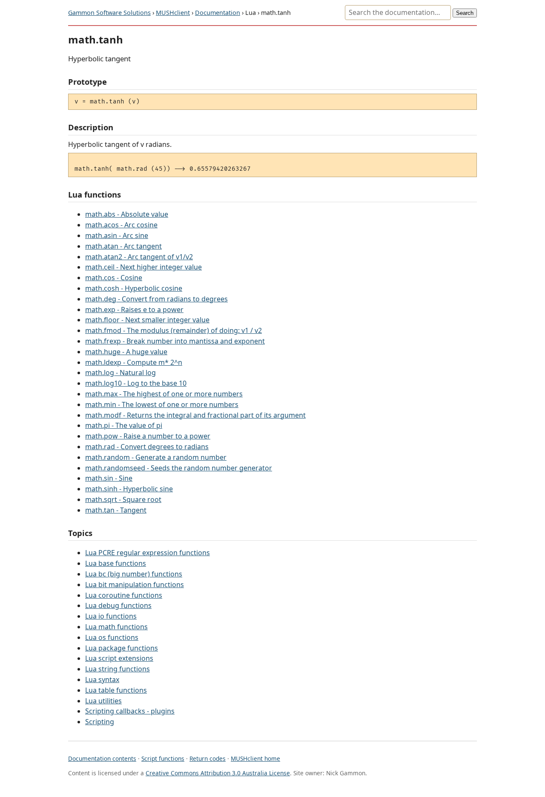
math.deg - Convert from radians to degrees (156, 299)
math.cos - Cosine (113, 277)
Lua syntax (102, 679)
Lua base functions (115, 563)
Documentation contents (102, 758)
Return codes (207, 758)
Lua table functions (116, 690)
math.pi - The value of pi (123, 425)
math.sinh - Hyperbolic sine (129, 488)
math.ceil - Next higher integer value (143, 267)
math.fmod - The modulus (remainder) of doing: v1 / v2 (173, 330)
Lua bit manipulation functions (134, 584)
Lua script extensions (119, 658)
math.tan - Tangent (115, 510)
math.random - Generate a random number (156, 457)
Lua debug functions (118, 605)
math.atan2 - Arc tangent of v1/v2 (139, 256)
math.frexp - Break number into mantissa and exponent (175, 341)
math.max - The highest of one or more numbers (164, 393)
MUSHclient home (255, 758)
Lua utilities (103, 700)
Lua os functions (111, 637)
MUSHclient (173, 13)
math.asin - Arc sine (116, 235)
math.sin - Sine (108, 478)
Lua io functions (111, 616)
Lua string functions (117, 669)
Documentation (217, 13)
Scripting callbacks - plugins (130, 711)
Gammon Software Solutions (109, 13)
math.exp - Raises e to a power (134, 309)
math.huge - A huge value (126, 351)
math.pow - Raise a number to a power (147, 436)
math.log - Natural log (120, 372)
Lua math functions (116, 626)
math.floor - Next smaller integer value (147, 319)
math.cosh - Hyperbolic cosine (133, 288)
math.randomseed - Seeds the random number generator (178, 468)
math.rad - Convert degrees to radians (147, 446)
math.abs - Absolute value (126, 214)
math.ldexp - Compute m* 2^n (133, 362)
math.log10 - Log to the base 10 (135, 383)
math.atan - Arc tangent (123, 246)
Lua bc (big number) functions (133, 574)
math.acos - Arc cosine (121, 224)
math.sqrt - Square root (123, 499)
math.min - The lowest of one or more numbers (161, 404)
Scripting (99, 721)
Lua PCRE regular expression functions (147, 552)
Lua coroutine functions (123, 595)
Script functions (162, 758)
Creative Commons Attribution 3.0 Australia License (218, 773)
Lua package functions (121, 648)
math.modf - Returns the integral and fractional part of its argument (195, 415)
